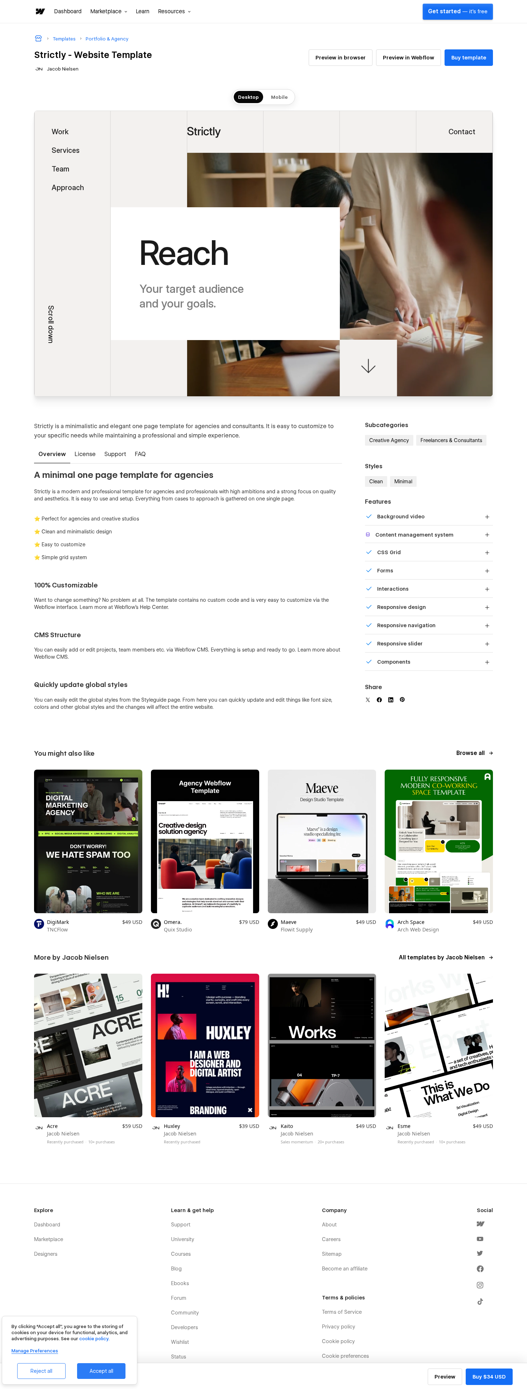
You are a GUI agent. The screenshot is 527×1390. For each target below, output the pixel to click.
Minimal (403, 481)
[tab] (52, 455)
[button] (108, 11)
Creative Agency (389, 440)
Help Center (153, 607)
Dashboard (68, 11)
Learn (142, 11)
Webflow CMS (50, 657)
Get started (458, 11)
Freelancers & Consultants (451, 440)
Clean (376, 481)
